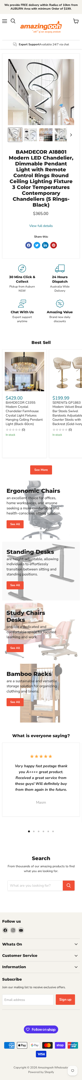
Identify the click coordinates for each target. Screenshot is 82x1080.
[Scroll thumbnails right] (70, 135)
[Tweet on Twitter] (37, 245)
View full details (41, 226)
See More (41, 470)
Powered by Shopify (41, 1072)
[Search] (69, 886)
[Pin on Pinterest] (53, 245)
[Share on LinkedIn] (45, 245)
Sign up (65, 999)
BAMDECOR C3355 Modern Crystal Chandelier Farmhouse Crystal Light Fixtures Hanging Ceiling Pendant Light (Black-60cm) (24, 413)
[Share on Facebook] (28, 245)
